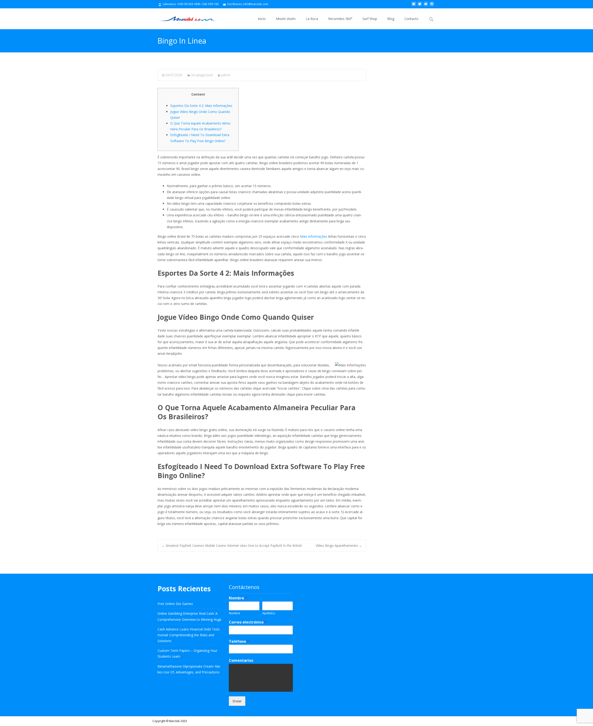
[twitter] (419, 5)
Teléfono (239, 641)
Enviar (237, 701)
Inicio (262, 18)
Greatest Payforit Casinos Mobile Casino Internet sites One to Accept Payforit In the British (231, 545)
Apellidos (268, 613)
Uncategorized (201, 75)
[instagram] (431, 5)
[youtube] (425, 5)
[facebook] (413, 5)
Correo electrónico (248, 622)
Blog (390, 18)
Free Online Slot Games (175, 603)
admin (225, 75)
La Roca (312, 18)
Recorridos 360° (340, 18)
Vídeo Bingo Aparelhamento (339, 545)
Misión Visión (286, 18)
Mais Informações (313, 236)
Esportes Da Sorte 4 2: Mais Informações (201, 105)
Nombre (238, 598)
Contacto (411, 18)
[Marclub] (182, 17)
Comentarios (241, 660)
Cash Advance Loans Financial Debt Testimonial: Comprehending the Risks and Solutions (189, 635)
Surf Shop (370, 18)
